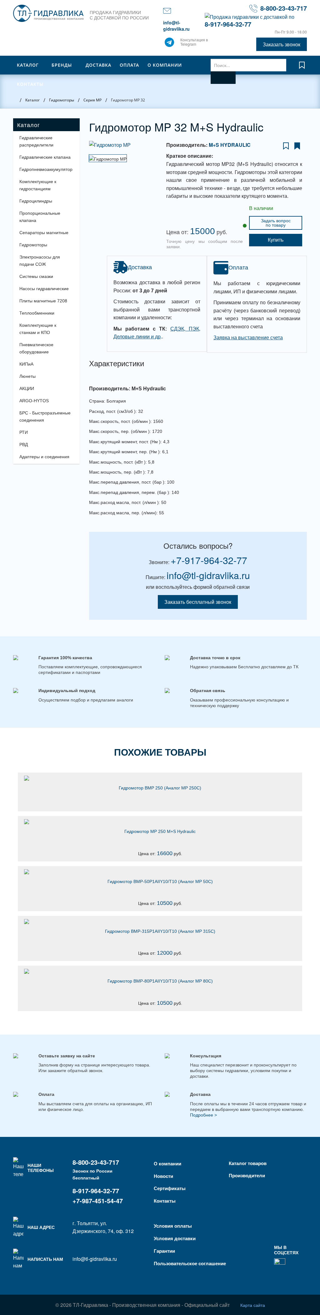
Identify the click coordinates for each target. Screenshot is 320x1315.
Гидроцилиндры (35, 200)
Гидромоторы (33, 244)
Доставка (98, 65)
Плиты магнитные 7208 (43, 300)
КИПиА (26, 364)
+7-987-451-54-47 (97, 1200)
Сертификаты (170, 1188)
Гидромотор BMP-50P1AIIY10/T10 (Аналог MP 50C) (160, 881)
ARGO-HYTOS (34, 400)
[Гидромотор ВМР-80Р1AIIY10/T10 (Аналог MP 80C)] (160, 971)
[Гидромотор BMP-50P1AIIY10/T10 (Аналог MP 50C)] (160, 871)
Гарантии (164, 1250)
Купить (275, 240)
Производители (247, 1175)
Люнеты (27, 376)
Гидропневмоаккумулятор (45, 169)
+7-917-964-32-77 (209, 560)
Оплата (129, 65)
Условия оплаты (173, 1225)
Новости (163, 1176)
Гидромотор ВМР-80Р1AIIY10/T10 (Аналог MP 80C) (160, 981)
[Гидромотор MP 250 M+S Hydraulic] (160, 821)
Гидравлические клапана (45, 157)
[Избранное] (302, 68)
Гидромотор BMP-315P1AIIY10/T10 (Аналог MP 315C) (160, 931)
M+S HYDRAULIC (230, 144)
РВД (23, 444)
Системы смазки (36, 276)
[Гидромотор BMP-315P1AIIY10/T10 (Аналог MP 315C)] (160, 921)
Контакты (30, 84)
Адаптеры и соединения (44, 456)
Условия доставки (175, 1238)
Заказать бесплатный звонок (197, 601)
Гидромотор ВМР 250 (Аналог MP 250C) (160, 787)
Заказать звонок (281, 44)
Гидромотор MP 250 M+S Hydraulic (160, 831)
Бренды (62, 65)
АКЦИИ (26, 388)
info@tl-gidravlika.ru (176, 25)
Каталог (28, 65)
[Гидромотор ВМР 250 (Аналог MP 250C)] (160, 778)
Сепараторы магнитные (43, 232)
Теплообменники (36, 313)
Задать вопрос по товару (276, 223)
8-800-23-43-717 (283, 8)
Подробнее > (203, 1114)
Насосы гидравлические (44, 288)
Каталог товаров (248, 1163)
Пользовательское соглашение (190, 1263)
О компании (165, 65)
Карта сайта (252, 1305)
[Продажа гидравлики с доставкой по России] (169, 44)
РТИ (23, 432)
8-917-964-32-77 (228, 23)
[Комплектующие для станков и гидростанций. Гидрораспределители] (48, 13)
